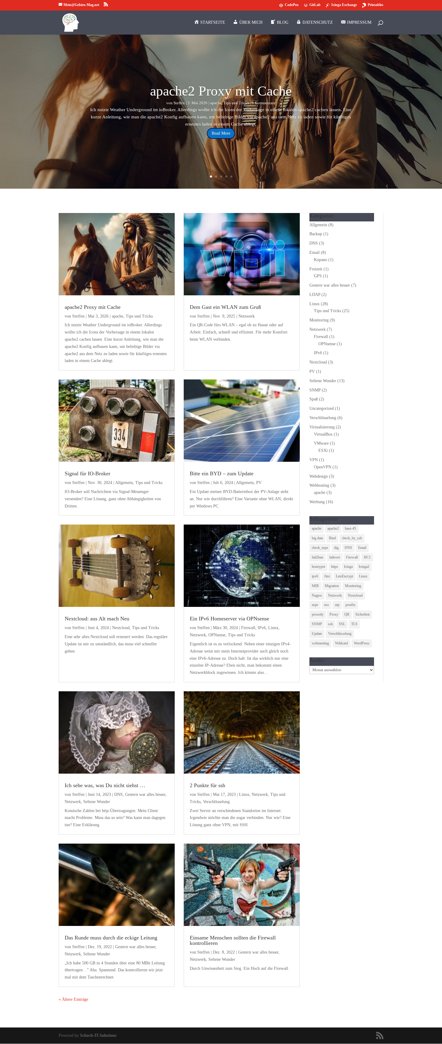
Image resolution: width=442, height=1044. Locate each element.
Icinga (348, 567)
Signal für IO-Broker (87, 473)
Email (314, 252)
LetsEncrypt (344, 576)
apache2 (333, 528)
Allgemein (124, 482)
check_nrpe (320, 548)
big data (317, 538)
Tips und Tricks (236, 103)
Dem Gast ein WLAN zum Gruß (225, 307)
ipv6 (315, 576)
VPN (313, 460)
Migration (332, 586)
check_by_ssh (352, 538)
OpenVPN (322, 467)
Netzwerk (246, 316)
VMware (321, 443)
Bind (332, 538)
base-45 (350, 528)
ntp (337, 605)
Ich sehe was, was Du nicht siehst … (105, 785)
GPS (318, 276)
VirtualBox (323, 434)
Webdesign (318, 476)
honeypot (318, 567)
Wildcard (341, 643)
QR (346, 614)
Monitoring (319, 320)
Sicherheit (362, 614)
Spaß (313, 399)
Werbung (317, 502)
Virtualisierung (322, 427)
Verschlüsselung (216, 801)
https (334, 567)
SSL (342, 624)
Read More (221, 133)
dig (336, 548)
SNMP (315, 390)
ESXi (323, 450)
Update (317, 634)
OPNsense (217, 635)
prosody (318, 614)
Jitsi (327, 576)
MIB (315, 586)
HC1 (367, 557)
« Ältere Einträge (73, 999)
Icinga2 (364, 567)
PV (259, 482)
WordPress (362, 643)
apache (216, 103)
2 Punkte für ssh (207, 785)
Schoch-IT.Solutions (98, 1035)
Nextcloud (121, 627)
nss (326, 605)
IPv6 (262, 627)
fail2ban (317, 557)
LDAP (314, 294)
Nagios (317, 595)
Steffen (179, 103)
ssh (330, 624)
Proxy (334, 614)
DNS (118, 794)
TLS (354, 624)
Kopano (320, 259)
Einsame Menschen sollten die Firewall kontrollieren (233, 940)
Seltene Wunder (96, 801)
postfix (350, 605)
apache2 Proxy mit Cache (221, 91)
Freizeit (315, 269)
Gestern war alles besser (145, 794)
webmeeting (320, 643)
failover (334, 557)
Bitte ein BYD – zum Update (221, 473)
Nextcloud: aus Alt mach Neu (97, 619)
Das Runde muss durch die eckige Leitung (111, 938)
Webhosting (319, 485)
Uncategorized (321, 408)
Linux (273, 627)
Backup (315, 234)
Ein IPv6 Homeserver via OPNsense (229, 619)
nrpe (315, 605)
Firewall (248, 627)
